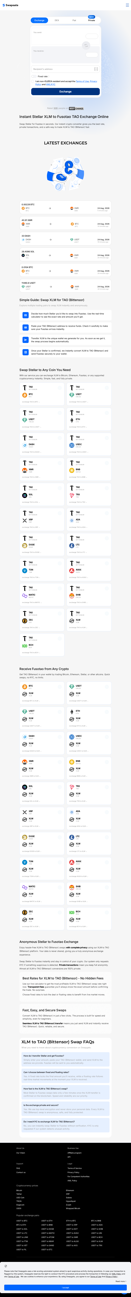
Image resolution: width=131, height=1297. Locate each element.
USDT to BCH (96, 1237)
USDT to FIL (21, 1249)
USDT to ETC (46, 1249)
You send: (37, 32)
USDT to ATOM (47, 1237)
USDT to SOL (22, 1229)
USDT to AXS (72, 1245)
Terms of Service (75, 1168)
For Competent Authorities (78, 1176)
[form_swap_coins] (86, 45)
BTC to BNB (96, 1221)
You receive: (38, 51)
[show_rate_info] (48, 76)
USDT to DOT (72, 1229)
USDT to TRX (96, 1245)
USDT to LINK (22, 1237)
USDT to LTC (21, 1233)
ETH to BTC (71, 1221)
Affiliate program (74, 1153)
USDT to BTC (21, 1221)
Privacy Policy (73, 1172)
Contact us (20, 1172)
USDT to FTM (22, 1241)
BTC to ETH (21, 1225)
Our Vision (20, 1153)
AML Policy (72, 1180)
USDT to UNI (96, 1233)
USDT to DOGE (47, 1229)
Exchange (39, 20)
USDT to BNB (47, 1225)
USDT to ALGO (72, 1241)
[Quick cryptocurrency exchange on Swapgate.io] (10, 5)
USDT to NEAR (47, 1241)
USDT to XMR (72, 1237)
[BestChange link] (76, 109)
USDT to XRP (71, 1225)
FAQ (18, 1168)
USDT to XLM (97, 1241)
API (69, 1157)
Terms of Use (82, 81)
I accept (65, 1287)
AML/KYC (50, 84)
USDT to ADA (97, 1225)
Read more (120, 1281)
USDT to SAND (47, 1245)
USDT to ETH (46, 1221)
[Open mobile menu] (127, 5)
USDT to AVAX (72, 1233)
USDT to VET (21, 1245)
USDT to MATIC (48, 1233)
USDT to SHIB (97, 1229)
